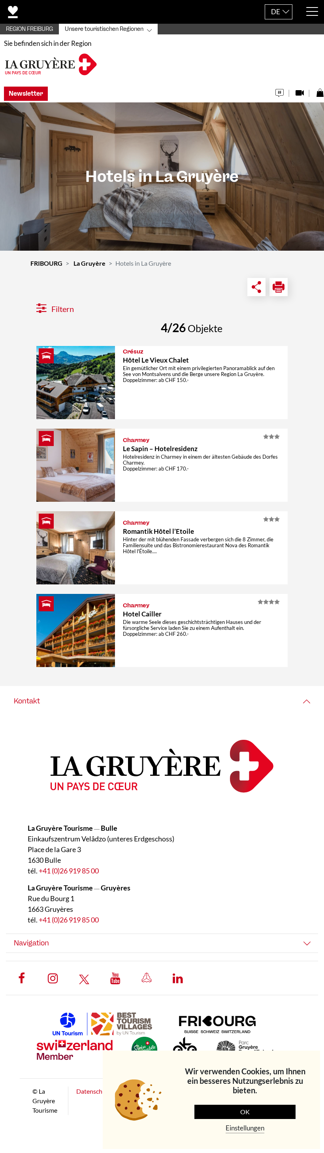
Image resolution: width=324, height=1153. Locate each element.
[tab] (162, 701)
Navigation (31, 943)
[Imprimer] (278, 287)
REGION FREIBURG (29, 29)
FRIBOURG (46, 263)
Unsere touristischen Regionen (104, 29)
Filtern (62, 309)
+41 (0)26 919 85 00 (69, 870)
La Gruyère (89, 263)
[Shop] (320, 90)
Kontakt (27, 701)
